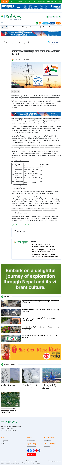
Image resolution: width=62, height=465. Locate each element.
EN (59, 23)
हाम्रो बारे (5, 441)
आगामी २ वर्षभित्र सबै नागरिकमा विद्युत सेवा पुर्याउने (9, 386)
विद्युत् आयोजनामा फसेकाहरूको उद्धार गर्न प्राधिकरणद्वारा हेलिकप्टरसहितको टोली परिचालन (44, 246)
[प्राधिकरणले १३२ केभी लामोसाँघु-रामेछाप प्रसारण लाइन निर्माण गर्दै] (31, 375)
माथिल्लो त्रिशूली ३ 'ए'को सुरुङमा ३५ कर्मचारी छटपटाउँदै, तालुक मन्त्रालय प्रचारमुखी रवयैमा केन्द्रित (45, 256)
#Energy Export (31, 225)
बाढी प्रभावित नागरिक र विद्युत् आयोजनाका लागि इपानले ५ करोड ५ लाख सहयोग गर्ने (40, 337)
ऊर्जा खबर (17, 60)
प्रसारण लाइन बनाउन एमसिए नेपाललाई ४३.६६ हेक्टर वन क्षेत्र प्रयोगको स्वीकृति (8, 411)
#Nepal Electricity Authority (18, 225)
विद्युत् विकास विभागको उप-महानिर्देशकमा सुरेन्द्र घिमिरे (12, 27)
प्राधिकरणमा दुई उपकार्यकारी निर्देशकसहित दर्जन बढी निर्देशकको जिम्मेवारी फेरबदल (41, 27)
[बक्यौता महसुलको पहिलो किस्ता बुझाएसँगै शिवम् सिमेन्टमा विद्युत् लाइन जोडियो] (51, 375)
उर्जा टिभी (30, 455)
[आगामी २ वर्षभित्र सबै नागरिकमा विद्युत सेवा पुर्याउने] (10, 375)
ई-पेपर (53, 23)
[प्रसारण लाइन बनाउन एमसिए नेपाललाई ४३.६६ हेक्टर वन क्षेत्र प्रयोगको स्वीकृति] (10, 399)
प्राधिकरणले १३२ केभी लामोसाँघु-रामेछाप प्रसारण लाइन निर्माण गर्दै (30, 386)
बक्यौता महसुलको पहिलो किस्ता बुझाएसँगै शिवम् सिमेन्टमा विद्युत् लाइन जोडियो (50, 387)
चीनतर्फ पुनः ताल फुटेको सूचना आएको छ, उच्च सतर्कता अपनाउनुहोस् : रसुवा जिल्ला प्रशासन (43, 251)
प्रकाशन (46, 23)
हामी (4, 444)
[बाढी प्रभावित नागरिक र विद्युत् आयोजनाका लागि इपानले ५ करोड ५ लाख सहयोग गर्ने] (11, 338)
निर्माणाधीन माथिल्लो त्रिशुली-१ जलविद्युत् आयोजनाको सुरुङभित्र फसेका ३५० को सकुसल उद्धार (41, 328)
